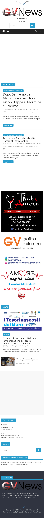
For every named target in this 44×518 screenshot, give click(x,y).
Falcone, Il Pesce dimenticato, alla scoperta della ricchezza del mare (27, 360)
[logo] (21, 482)
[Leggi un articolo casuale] (40, 31)
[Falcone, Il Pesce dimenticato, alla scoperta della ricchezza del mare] (8, 358)
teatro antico (28, 112)
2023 (4, 112)
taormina (21, 112)
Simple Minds (16, 146)
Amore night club (9, 90)
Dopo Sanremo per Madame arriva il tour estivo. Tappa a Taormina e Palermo (22, 100)
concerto (9, 112)
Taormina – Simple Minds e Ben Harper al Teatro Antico (19, 139)
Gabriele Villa (21, 109)
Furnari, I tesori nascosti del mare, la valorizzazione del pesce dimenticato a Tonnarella (21, 340)
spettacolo (19, 90)
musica (10, 146)
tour (34, 112)
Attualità (6, 334)
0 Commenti (31, 109)
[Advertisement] (22, 57)
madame (15, 112)
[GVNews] (3, 31)
